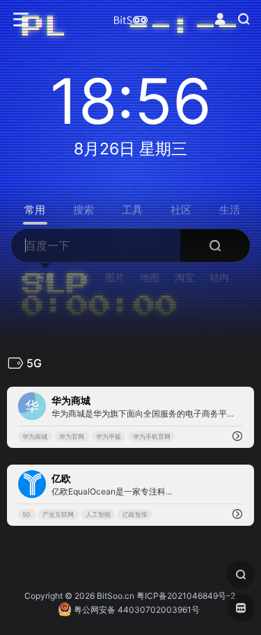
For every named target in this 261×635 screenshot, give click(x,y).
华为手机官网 (152, 436)
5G (26, 514)
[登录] (220, 19)
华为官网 (71, 436)
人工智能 (98, 514)
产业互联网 (58, 514)
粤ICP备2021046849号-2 (185, 595)
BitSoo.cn (115, 595)
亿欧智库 (135, 514)
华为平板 (108, 436)
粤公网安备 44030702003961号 (136, 609)
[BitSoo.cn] (130, 19)
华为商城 (34, 436)
